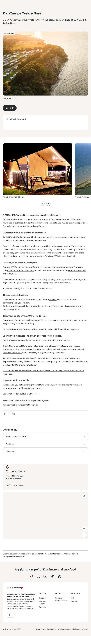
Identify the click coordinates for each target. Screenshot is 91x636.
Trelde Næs (8, 346)
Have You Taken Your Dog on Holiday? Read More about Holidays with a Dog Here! (41, 329)
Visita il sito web (17, 119)
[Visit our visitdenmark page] (45, 576)
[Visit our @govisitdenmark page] (52, 576)
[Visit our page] (38, 576)
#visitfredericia (31, 405)
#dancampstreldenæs (13, 405)
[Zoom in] (84, 528)
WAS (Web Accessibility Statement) (73, 629)
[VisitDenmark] (15, 587)
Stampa (42, 598)
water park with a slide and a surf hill (33, 246)
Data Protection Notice (46, 629)
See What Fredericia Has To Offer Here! (21, 394)
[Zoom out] (84, 535)
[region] (45, 515)
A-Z (72, 598)
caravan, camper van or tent (20, 270)
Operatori (43, 607)
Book (8, 108)
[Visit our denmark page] (31, 576)
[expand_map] (83, 496)
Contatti (74, 601)
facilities (53, 299)
